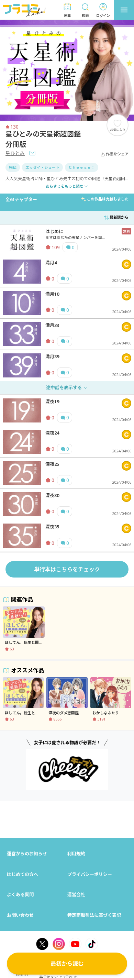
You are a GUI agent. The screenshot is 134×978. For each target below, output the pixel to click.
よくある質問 (20, 894)
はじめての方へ (22, 874)
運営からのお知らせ (27, 853)
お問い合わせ (20, 915)
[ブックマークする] (118, 125)
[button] (67, 10)
